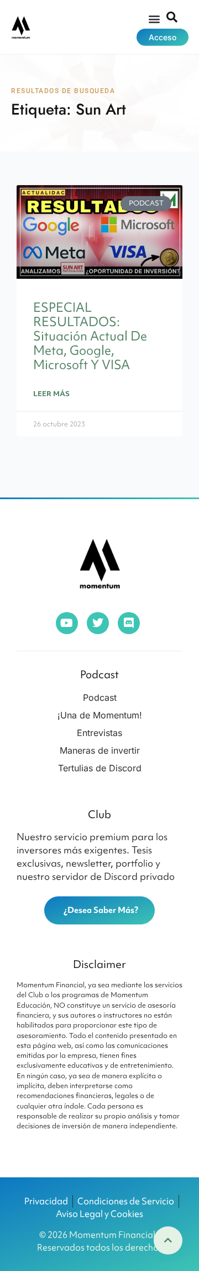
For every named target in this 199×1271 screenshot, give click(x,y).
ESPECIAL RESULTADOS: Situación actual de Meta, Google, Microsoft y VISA (90, 336)
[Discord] (129, 623)
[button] (154, 18)
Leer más (51, 393)
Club (99, 814)
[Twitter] (98, 623)
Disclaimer (99, 964)
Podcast (99, 674)
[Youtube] (67, 623)
